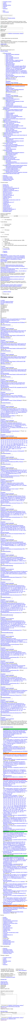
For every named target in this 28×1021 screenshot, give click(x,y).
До (14, 216)
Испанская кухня (7, 210)
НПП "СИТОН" (9, 244)
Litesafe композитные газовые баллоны (14, 265)
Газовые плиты (6, 196)
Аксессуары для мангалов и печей (10, 199)
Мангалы (5, 198)
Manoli (7, 239)
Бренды (5, 3)
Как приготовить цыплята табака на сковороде (11, 285)
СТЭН (7, 247)
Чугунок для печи (7, 192)
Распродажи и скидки (8, 177)
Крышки (5, 203)
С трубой (3, 300)
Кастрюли (5, 185)
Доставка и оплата (7, 1)
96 (8, 200)
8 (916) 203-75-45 (4, 982)
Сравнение (15, 82)
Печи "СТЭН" (4, 261)
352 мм (7, 229)
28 (9, 205)
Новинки (5, 175)
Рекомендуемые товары (8, 179)
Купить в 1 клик (9, 82)
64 (8, 185)
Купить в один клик (15, 1006)
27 (11, 207)
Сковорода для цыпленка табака (10, 190)
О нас (4, 7)
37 (13, 202)
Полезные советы (7, 5)
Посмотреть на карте (10, 977)
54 (11, 192)
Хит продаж (8, 219)
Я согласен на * (13, 1005)
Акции (4, 2)
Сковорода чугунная (7, 189)
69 (9, 206)
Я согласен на (13, 33)
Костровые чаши (7, 211)
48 (18, 188)
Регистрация (6, 11)
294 (13, 189)
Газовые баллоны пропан (8, 209)
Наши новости (4, 254)
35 (11, 197)
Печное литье (6, 205)
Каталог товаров (4, 51)
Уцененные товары (7, 180)
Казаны (4, 184)
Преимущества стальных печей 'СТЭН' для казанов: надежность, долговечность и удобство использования (13, 259)
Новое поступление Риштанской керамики (15, 266)
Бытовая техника (7, 207)
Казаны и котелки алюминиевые (10, 188)
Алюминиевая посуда (8, 202)
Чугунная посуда (7, 187)
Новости (5, 6)
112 (11, 191)
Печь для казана (6, 193)
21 (18, 190)
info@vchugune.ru (23, 970)
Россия (7, 225)
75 (10, 196)
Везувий (7, 242)
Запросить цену (12, 1018)
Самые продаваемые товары (7, 726)
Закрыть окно (4, 44)
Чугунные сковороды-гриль (7, 302)
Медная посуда (6, 191)
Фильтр (2, 303)
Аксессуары (5, 206)
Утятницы (5, 204)
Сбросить (5, 252)
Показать (5, 251)
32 (15, 209)
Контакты (5, 8)
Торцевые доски (6, 197)
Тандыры (5, 200)
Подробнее (8, 81)
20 (13, 195)
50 (8, 198)
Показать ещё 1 (6, 248)
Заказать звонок (11, 18)
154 (19, 199)
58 (7, 203)
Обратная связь (4, 981)
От (1, 216)
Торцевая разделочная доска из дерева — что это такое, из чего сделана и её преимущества (13, 271)
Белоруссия (8, 224)
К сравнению (11, 328)
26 (8, 204)
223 (7, 184)
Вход (4, 10)
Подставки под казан (8, 195)
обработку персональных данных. (15, 33)
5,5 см (7, 234)
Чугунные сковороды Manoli (7, 301)
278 (11, 187)
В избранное (8, 83)
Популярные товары (7, 176)
